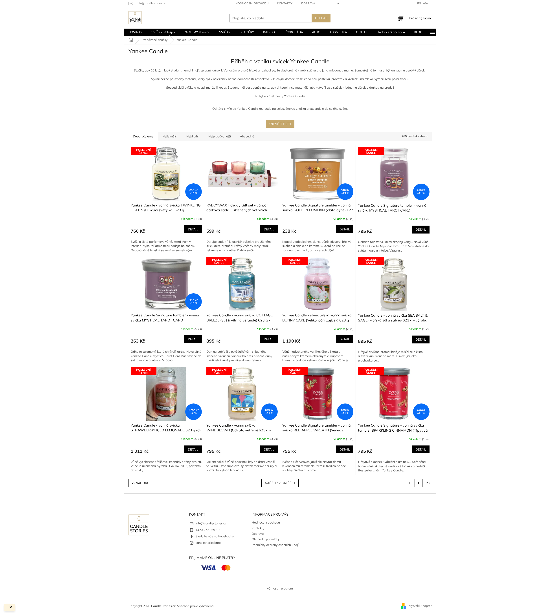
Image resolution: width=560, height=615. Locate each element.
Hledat (321, 18)
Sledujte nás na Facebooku (215, 536)
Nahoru (142, 483)
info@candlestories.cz (211, 523)
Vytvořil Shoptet (420, 606)
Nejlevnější (169, 136)
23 (428, 483)
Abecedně (247, 136)
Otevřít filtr (280, 124)
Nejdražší (192, 136)
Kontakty (284, 3)
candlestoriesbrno (208, 543)
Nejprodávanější (219, 136)
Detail (193, 229)
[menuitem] (135, 32)
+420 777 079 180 (208, 530)
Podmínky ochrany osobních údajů (275, 545)
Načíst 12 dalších (280, 483)
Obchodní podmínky (265, 539)
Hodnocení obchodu (251, 3)
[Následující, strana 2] (418, 483)
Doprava (308, 3)
